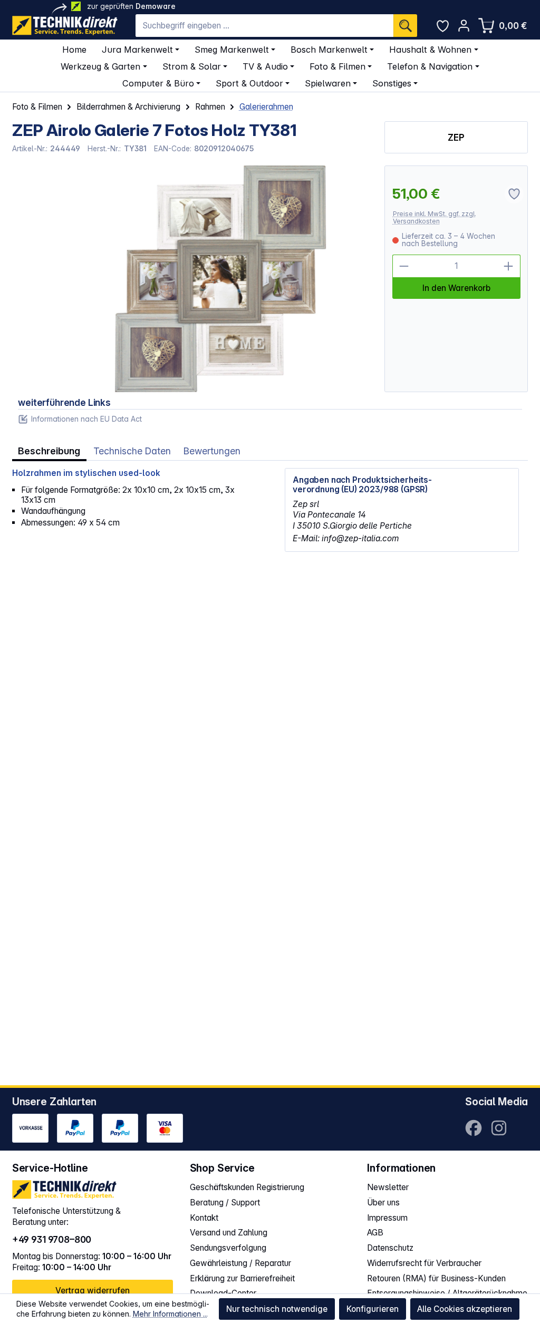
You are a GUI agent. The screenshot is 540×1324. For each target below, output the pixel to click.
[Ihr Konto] (463, 25)
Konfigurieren (372, 1309)
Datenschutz (390, 1248)
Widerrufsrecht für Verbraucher (424, 1263)
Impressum (387, 1218)
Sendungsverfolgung (228, 1248)
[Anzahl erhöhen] (508, 266)
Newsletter (388, 1187)
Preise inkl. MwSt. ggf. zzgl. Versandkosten (434, 217)
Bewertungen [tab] (212, 450)
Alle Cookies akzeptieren (464, 1309)
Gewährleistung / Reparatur (240, 1263)
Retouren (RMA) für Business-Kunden (436, 1278)
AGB (375, 1233)
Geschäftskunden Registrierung (247, 1187)
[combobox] (264, 25)
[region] (192, 279)
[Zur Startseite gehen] (65, 25)
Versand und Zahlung (228, 1233)
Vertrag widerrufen (92, 1291)
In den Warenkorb (456, 288)
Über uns (383, 1203)
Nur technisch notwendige (276, 1309)
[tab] (49, 451)
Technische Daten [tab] (132, 450)
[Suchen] (405, 25)
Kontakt (204, 1218)
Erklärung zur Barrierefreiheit (242, 1278)
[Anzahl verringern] (404, 266)
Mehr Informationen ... (170, 1313)
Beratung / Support (225, 1203)
